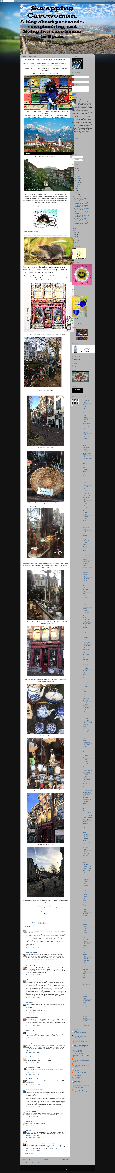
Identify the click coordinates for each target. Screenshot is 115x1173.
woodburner (86, 602)
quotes (85, 475)
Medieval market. (87, 735)
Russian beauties (87, 770)
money (85, 930)
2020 (74, 230)
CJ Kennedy (29, 1111)
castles (85, 574)
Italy (84, 456)
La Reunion (86, 720)
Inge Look (85, 443)
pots (84, 952)
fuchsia (85, 894)
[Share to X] (42, 923)
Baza (84, 531)
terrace (85, 597)
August (76, 184)
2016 (74, 238)
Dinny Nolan (86, 654)
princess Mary (86, 956)
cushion (85, 874)
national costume (87, 458)
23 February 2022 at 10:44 (33, 1150)
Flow (84, 488)
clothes (85, 858)
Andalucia (85, 510)
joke (84, 584)
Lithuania (85, 724)
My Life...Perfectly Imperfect (80, 1045)
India (84, 694)
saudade (85, 971)
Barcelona (85, 625)
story (84, 998)
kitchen (85, 440)
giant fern (85, 902)
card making (86, 447)
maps (84, 421)
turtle (84, 479)
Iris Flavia (28, 1030)
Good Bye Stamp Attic (78, 1079)
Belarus (85, 480)
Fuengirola (85, 668)
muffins (85, 932)
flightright (85, 885)
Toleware (85, 807)
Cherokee (85, 631)
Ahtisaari (85, 606)
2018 (74, 234)
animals (85, 559)
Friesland (85, 666)
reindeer (85, 966)
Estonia (85, 535)
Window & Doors (87, 493)
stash (84, 992)
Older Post (64, 1159)
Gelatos (85, 674)
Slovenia (85, 781)
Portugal (85, 757)
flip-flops (85, 887)
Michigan (85, 736)
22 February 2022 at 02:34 (33, 974)
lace (84, 525)
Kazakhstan (86, 707)
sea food (85, 973)
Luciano (85, 726)
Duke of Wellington (85, 658)
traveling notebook (87, 599)
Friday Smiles (86, 413)
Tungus (85, 808)
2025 (74, 168)
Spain (84, 406)
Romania (85, 765)
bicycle (85, 840)
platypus (85, 947)
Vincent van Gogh (87, 815)
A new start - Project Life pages (80, 1091)
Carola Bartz (29, 965)
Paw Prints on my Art (78, 1077)
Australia (85, 512)
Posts (75, 157)
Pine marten (86, 753)
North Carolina (86, 744)
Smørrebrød (86, 783)
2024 (74, 170)
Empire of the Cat (31, 1141)
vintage (85, 601)
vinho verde (86, 1014)
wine (84, 1022)
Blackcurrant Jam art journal (79, 1032)
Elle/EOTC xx (53, 1148)
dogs (84, 501)
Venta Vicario (86, 554)
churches (85, 419)
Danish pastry (86, 649)
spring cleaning (87, 982)
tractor (84, 1013)
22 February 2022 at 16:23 (33, 1074)
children (85, 449)
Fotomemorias (77, 1064)
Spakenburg (86, 785)
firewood (85, 580)
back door (85, 828)
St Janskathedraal (87, 790)
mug (84, 505)
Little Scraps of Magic (79, 1035)
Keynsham (85, 709)
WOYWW (85, 404)
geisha (84, 898)
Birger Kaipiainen (87, 629)
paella (84, 591)
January (77, 225)
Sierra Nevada (86, 779)
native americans (87, 934)
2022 (74, 174)
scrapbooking (86, 423)
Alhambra (85, 610)
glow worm (85, 904)
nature (84, 587)
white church (86, 1018)
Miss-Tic (85, 738)
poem (84, 949)
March (76, 194)
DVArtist (28, 1130)
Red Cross (85, 763)
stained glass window (86, 985)
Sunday (85, 520)
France (85, 537)
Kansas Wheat (86, 700)
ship (84, 975)
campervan (86, 524)
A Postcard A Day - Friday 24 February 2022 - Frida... (81, 199)
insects (85, 582)
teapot (84, 1007)
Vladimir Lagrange (87, 817)
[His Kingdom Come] (82, 323)
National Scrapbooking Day (79, 1082)
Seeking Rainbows (78, 1050)
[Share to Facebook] (43, 923)
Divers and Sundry (31, 1067)
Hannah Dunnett (87, 683)
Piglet (84, 751)
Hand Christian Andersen (87, 680)
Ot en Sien (85, 548)
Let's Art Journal (30, 1078)
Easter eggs (86, 661)
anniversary (86, 561)
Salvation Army (87, 772)
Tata (84, 805)
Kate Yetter (29, 929)
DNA (84, 647)
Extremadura (86, 663)
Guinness (85, 678)
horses (85, 909)
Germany (85, 417)
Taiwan (85, 463)
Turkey (85, 810)
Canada (85, 482)
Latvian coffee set (87, 722)
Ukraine (85, 492)
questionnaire (86, 960)
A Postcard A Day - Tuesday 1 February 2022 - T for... (81, 222)
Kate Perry (85, 702)
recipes (85, 529)
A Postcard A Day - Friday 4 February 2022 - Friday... (81, 219)
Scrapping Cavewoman (34, 7)
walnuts (85, 1016)
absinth (85, 825)
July (76, 186)
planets (85, 945)
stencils (85, 994)
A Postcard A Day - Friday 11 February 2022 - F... (81, 212)
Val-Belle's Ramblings (79, 1054)
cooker (85, 862)
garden (85, 896)
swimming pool (87, 1000)
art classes (85, 563)
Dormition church (87, 656)
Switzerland (86, 801)
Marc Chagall (86, 730)
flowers (85, 889)
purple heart (86, 958)
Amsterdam (86, 617)
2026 (74, 166)
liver (84, 922)
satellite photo (86, 969)
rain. (84, 964)
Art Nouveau (86, 621)
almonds (85, 522)
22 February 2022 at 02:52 (33, 997)
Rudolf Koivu (86, 767)
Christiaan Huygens (85, 636)
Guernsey (85, 676)
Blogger (66, 1169)
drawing (85, 503)
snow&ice (85, 432)
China (84, 484)
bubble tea (85, 844)
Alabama (85, 608)
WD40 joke (86, 819)
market (85, 924)
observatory (86, 527)
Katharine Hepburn (85, 705)
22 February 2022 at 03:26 (33, 1025)
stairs (84, 991)
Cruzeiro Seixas (87, 645)
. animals (85, 462)
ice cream (85, 913)
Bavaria (85, 627)
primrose (85, 954)
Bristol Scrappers (77, 1081)
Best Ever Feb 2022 (77, 1051)
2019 (74, 232)
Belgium (85, 514)
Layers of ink (76, 1031)
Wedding (85, 821)
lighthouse (85, 585)
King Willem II (86, 713)
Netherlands (86, 427)
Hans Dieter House (86, 688)
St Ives (85, 788)
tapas (84, 1002)
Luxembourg (86, 728)
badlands (85, 830)
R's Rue (28, 1121)
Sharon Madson (30, 1017)
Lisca (79, 99)
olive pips (85, 589)
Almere (85, 614)
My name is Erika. (31, 979)
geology (85, 900)
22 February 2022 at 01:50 (33, 961)
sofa (84, 593)
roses (84, 967)
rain (84, 962)
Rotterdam (85, 490)
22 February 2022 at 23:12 (33, 1125)
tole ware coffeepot (85, 1010)
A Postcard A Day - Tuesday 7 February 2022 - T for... (81, 216)
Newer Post (27, 1159)
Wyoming (85, 823)
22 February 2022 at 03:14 (33, 1012)
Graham (85, 442)
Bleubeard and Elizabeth (32, 1089)
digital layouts (86, 578)
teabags (85, 1006)
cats (84, 428)
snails (84, 977)
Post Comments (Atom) (35, 1163)
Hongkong (85, 539)
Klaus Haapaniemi (87, 715)
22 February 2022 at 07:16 (33, 1039)
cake (84, 467)
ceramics (85, 849)
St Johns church (87, 792)
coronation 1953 (87, 866)
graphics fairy (86, 905)
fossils (84, 890)
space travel (86, 981)
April (76, 192)
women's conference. (86, 1025)
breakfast (85, 572)
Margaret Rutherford (85, 732)
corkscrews (86, 864)
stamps (85, 402)
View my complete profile (78, 134)
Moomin (85, 740)
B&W (84, 410)
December (77, 176)
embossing (86, 879)
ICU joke (85, 691)
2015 (74, 240)
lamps (84, 919)
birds (84, 570)
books (84, 445)
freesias (85, 892)
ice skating (85, 915)
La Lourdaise (86, 718)
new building (86, 436)
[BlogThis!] (40, 923)
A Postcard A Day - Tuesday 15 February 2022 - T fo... (81, 209)
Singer (84, 550)
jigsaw (84, 471)
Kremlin (85, 716)
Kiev (84, 711)
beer (84, 569)
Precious (85, 518)
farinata (85, 881)
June (76, 188)
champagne (86, 853)
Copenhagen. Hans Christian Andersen (86, 642)
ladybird (85, 917)
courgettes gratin (87, 868)
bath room (85, 836)
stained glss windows (86, 988)
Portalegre (85, 755)
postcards (85, 398)
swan (84, 595)
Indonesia (85, 696)
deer (84, 576)
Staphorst (85, 797)
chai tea (85, 851)
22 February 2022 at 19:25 (33, 1106)
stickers (85, 996)
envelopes (85, 451)
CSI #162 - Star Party (78, 1087)
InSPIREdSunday (87, 540)
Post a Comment (29, 1153)
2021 (74, 228)
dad (84, 875)
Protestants (86, 761)
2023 (74, 172)
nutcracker (85, 937)
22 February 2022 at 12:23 (33, 1052)
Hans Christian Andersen (86, 685)
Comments (76, 159)
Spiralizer (85, 787)
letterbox (85, 920)
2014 (74, 242)
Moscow (85, 546)
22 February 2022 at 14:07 (33, 1062)
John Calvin (86, 698)
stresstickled (76, 1059)
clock (84, 857)
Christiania (85, 639)
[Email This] (39, 923)
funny (84, 434)
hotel (84, 911)
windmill (85, 1020)
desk (84, 499)
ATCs (84, 604)
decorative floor (87, 877)
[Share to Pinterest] (45, 923)
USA (84, 430)
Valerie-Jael (29, 1056)
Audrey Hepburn (87, 623)
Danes (84, 533)
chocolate (85, 855)
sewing (85, 507)
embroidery (86, 469)
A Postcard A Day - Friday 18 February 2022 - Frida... (81, 206)
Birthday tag (76, 1070)
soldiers (85, 979)
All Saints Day (86, 612)
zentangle (85, 460)
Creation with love (78, 1040)
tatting (84, 1004)
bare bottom (86, 834)
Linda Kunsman (30, 952)
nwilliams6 (29, 1043)
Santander (85, 774)
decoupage (86, 497)
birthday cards (86, 495)
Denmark (85, 486)
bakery (85, 565)
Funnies (85, 670)
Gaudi (84, 672)
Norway (85, 746)
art (83, 465)
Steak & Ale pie (87, 799)
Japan (84, 544)
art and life (76, 1069)
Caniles (85, 425)
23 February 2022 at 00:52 (33, 1137)
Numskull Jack (86, 748)
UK (84, 552)
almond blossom (87, 557)
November (77, 178)
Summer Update (77, 1075)
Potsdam (85, 759)
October (77, 180)
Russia (85, 415)
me (84, 473)
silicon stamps (86, 477)
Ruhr (84, 768)
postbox (85, 950)
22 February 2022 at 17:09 (33, 1084)
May (76, 190)
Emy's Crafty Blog (78, 1090)
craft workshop (86, 870)
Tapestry (85, 803)
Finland (85, 438)
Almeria (85, 615)
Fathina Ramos (87, 664)
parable (85, 941)
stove (84, 509)
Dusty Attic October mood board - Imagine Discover (80, 1047)
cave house (86, 845)
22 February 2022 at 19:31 (33, 1116)
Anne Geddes (86, 619)
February (77, 196)
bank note (85, 832)
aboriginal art (86, 555)
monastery (85, 928)
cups (84, 872)
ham (84, 907)
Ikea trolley (86, 693)
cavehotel (85, 847)
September (77, 182)
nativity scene (86, 936)
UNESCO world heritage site (87, 813)
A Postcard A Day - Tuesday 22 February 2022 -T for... (81, 202)
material (85, 926)
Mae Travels (29, 1002)
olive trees (85, 939)
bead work (85, 838)
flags (84, 883)
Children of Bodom (86, 633)
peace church (86, 943)
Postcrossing (86, 400)
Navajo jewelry (86, 742)
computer (85, 860)
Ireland (85, 542)
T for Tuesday (86, 412)
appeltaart (85, 827)
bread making (86, 842)
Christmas (85, 516)
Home (46, 1159)
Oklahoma (85, 750)
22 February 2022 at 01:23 (33, 947)
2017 (74, 236)
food (84, 408)
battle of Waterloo (87, 567)
